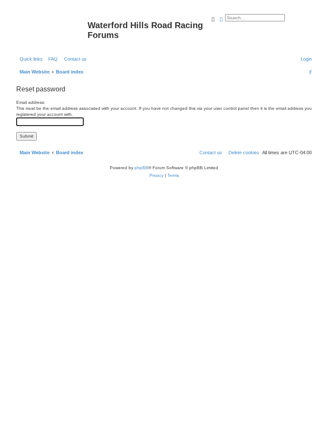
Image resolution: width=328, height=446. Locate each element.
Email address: (30, 102)
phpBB (141, 167)
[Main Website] (51, 27)
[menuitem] (51, 59)
